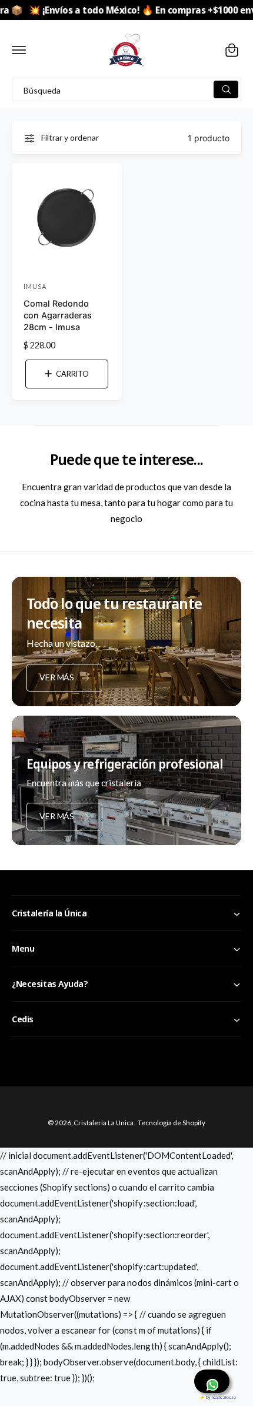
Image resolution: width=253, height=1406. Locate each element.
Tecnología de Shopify (171, 1122)
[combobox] (126, 89)
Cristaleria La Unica (104, 1122)
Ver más (56, 677)
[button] (19, 50)
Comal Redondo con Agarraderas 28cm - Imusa (58, 315)
